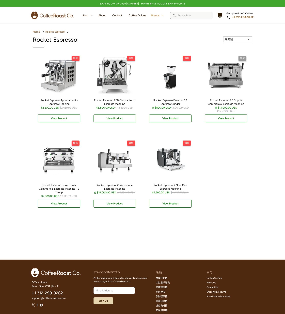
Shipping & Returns (216, 291)
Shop (85, 15)
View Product (59, 118)
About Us (211, 282)
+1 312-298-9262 (243, 17)
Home (36, 31)
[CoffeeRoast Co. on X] (33, 305)
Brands (155, 15)
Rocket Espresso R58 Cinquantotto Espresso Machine (114, 102)
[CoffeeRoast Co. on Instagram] (41, 305)
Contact (117, 15)
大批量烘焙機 (163, 282)
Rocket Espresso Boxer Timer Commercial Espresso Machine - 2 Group (59, 189)
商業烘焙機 (161, 287)
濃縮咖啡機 (161, 305)
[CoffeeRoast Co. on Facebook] (37, 305)
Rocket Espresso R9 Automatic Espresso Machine (114, 187)
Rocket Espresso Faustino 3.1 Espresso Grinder (170, 102)
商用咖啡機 (161, 310)
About (102, 15)
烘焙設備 (160, 291)
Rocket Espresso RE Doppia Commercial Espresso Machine (226, 102)
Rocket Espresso (55, 31)
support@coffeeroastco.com (49, 298)
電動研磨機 (161, 301)
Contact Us (212, 287)
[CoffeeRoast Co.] (52, 15)
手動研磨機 (161, 296)
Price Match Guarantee (218, 296)
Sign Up (103, 300)
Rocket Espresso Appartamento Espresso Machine (59, 102)
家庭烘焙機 (161, 278)
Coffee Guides (137, 15)
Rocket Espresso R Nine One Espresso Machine (170, 187)
